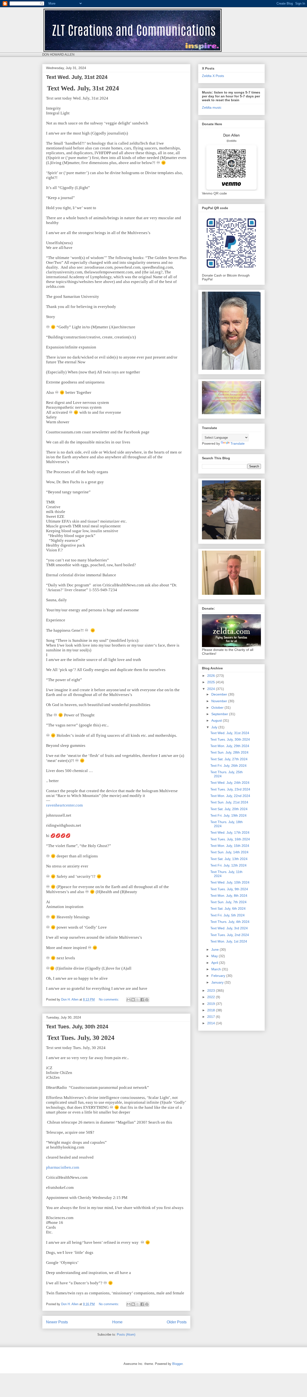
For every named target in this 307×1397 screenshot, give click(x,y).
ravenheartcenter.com (64, 805)
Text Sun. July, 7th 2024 (228, 902)
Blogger (177, 1364)
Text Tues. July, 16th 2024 (230, 839)
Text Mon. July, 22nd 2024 (230, 796)
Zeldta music (211, 107)
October (217, 707)
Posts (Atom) (126, 1334)
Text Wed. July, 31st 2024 (76, 77)
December (219, 694)
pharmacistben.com (62, 1167)
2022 (211, 997)
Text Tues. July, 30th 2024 (77, 1027)
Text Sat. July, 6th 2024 (228, 908)
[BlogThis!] (133, 999)
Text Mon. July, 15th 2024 (229, 846)
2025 (211, 682)
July (214, 727)
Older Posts (177, 1322)
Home (117, 1322)
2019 (211, 1004)
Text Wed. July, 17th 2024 (229, 832)
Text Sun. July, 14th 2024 (229, 852)
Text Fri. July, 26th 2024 (228, 765)
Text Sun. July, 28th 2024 (229, 752)
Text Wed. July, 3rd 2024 (229, 928)
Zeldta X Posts (213, 76)
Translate (237, 443)
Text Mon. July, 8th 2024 (228, 895)
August (217, 720)
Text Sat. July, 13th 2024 (229, 859)
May (215, 956)
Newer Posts (57, 1322)
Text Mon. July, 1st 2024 (228, 941)
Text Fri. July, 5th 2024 (227, 915)
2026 (211, 676)
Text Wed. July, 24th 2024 (229, 782)
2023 (211, 990)
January (217, 982)
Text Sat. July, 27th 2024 (229, 759)
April (215, 963)
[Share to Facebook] (142, 999)
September (220, 714)
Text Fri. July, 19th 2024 (228, 815)
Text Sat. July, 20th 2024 (229, 809)
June (215, 949)
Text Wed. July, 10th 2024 (229, 882)
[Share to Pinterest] (146, 999)
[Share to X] (137, 999)
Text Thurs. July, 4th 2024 (229, 922)
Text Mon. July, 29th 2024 (229, 746)
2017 (211, 1017)
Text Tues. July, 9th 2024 (229, 889)
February (218, 976)
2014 (211, 1023)
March (216, 969)
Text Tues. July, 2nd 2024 (229, 935)
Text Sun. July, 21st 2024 (229, 802)
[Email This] (128, 999)
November (219, 701)
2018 (211, 1010)
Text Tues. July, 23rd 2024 (230, 789)
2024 (211, 689)
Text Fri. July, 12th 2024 (228, 865)
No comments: (109, 999)
